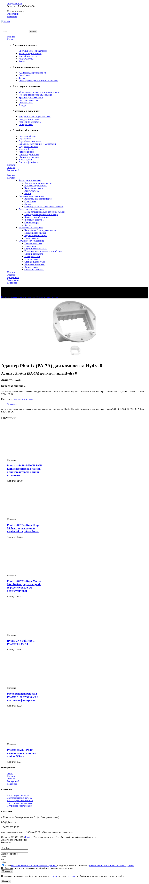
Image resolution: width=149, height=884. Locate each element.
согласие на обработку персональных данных (34, 865)
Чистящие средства (28, 100)
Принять (6, 881)
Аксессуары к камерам (30, 180)
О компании (13, 14)
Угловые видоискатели (30, 53)
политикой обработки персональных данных (111, 865)
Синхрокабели (26, 124)
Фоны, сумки (25, 159)
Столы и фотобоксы (29, 162)
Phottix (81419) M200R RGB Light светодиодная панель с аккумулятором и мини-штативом (24, 470)
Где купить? (13, 170)
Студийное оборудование (31, 240)
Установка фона (26, 152)
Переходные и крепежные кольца (35, 94)
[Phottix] (5, 21)
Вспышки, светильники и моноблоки (37, 144)
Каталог (11, 39)
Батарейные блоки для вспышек (34, 116)
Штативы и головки (29, 157)
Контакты (12, 16)
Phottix (28, 837)
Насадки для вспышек (30, 119)
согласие (71, 876)
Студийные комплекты (30, 141)
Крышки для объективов (31, 97)
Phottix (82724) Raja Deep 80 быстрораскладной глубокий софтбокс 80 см (23, 528)
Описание (12, 404)
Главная (11, 36)
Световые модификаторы (31, 196)
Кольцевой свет (26, 149)
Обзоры (11, 167)
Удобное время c (9, 853)
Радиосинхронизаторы (30, 122)
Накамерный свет (27, 136)
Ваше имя (6, 842)
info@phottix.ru (14, 3)
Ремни (22, 61)
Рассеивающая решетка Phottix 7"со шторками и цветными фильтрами (22, 697)
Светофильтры (26, 102)
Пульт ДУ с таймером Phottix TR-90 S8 (20, 642)
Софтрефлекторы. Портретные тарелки (38, 80)
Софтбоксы (24, 75)
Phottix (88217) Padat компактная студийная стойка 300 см (21, 753)
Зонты (22, 78)
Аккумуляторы (26, 58)
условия (54, 876)
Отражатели (25, 138)
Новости (11, 165)
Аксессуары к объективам (32, 209)
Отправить (7, 871)
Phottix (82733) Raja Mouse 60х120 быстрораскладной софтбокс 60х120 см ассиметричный (24, 586)
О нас (10, 773)
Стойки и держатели (29, 154)
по (2, 859)
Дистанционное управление (33, 51)
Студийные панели (28, 146)
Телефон (11, 6)
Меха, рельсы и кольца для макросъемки (39, 92)
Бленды (22, 105)
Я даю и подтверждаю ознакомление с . (69, 865)
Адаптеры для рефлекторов (32, 72)
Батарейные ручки (28, 56)
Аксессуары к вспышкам (31, 227)
